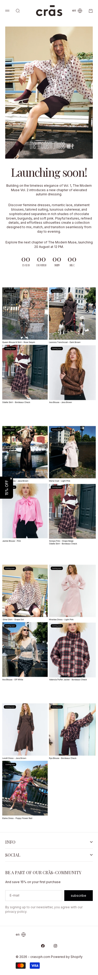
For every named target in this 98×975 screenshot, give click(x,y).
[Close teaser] (11, 479)
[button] (6, 488)
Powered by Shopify (67, 957)
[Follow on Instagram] (55, 946)
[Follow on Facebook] (43, 946)
